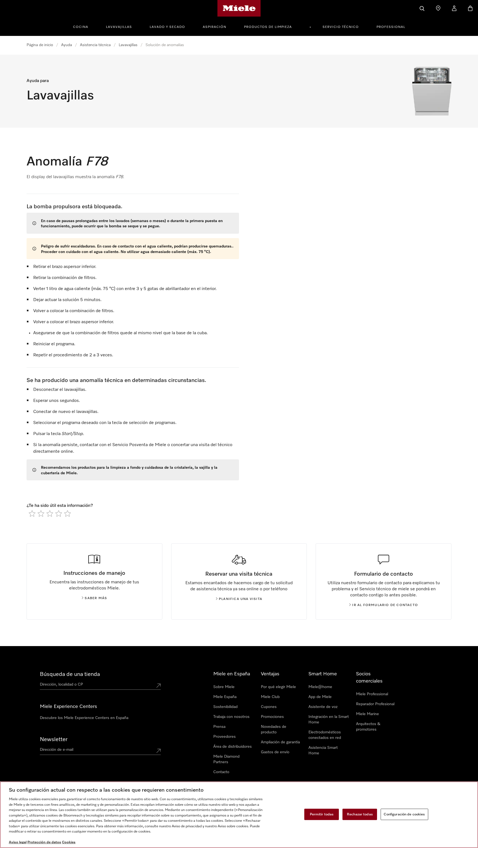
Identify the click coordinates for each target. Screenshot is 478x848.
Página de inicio (40, 45)
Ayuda (66, 45)
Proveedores (224, 737)
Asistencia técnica (95, 45)
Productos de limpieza (268, 27)
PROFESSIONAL (390, 27)
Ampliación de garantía (280, 742)
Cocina (80, 27)
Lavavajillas (119, 27)
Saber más (96, 598)
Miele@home (320, 687)
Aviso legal (18, 842)
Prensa (219, 727)
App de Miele (320, 697)
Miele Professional (372, 694)
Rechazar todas (360, 814)
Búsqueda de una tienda (70, 674)
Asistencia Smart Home (323, 750)
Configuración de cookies (404, 814)
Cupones (269, 707)
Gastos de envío (275, 752)
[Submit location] (158, 685)
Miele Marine (367, 714)
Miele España (225, 697)
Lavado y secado (167, 27)
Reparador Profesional (375, 704)
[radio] (32, 513)
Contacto (221, 772)
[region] (239, 814)
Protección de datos (44, 842)
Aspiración (214, 27)
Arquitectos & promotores (368, 726)
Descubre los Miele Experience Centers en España (84, 718)
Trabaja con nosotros (231, 717)
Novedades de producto (273, 729)
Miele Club (270, 697)
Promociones (272, 717)
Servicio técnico (341, 27)
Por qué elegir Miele (278, 687)
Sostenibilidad (225, 707)
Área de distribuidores (232, 747)
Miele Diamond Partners (226, 759)
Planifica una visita (240, 599)
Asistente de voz (322, 707)
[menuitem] (83, 26)
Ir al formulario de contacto (385, 605)
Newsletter (53, 739)
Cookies (69, 842)
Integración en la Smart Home (328, 719)
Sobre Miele (224, 687)
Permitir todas (322, 814)
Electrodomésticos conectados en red (324, 735)
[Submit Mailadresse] (158, 751)
